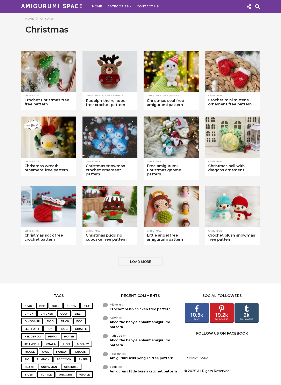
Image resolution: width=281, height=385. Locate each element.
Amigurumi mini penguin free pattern (141, 358)
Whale (84, 374)
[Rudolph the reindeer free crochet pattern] (110, 71)
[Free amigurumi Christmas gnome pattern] (171, 137)
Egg (79, 321)
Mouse (29, 351)
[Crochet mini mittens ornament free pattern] (232, 71)
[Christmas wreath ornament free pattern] (48, 137)
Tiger (28, 374)
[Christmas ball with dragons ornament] (232, 137)
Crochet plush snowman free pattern (231, 237)
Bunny (71, 306)
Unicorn (65, 374)
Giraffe (81, 328)
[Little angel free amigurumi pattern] (171, 206)
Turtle (46, 374)
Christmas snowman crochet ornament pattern (105, 170)
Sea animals (171, 95)
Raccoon (64, 359)
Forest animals (112, 95)
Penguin (79, 351)
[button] (248, 6)
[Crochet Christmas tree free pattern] (48, 71)
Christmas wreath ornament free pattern (46, 168)
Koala (51, 344)
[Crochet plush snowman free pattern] (232, 206)
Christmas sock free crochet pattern (43, 237)
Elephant (31, 328)
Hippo (52, 336)
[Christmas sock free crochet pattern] (48, 206)
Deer (78, 313)
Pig (26, 359)
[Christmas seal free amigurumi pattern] (171, 71)
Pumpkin (43, 359)
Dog (50, 321)
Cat (87, 306)
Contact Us (148, 6)
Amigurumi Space (52, 6)
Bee (42, 306)
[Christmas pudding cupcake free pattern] (110, 206)
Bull (55, 306)
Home (97, 6)
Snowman (49, 367)
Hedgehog (32, 336)
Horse (69, 336)
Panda (61, 351)
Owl (45, 351)
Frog (64, 328)
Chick (28, 313)
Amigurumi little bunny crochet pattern (143, 371)
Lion (66, 344)
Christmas (31, 95)
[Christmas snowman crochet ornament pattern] (110, 137)
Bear (28, 306)
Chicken (47, 313)
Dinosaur (32, 321)
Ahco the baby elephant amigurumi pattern (140, 324)
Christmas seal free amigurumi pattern (165, 102)
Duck (65, 321)
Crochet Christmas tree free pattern (46, 102)
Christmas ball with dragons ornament (226, 168)
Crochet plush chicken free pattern (140, 309)
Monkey (83, 344)
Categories (118, 6)
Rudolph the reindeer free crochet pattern (106, 102)
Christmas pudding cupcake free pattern (106, 237)
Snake (29, 367)
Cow (64, 313)
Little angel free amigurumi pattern (165, 237)
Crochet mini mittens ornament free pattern (230, 102)
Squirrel (71, 367)
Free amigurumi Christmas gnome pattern (164, 170)
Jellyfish (31, 344)
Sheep (83, 359)
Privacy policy (197, 357)
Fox (49, 328)
